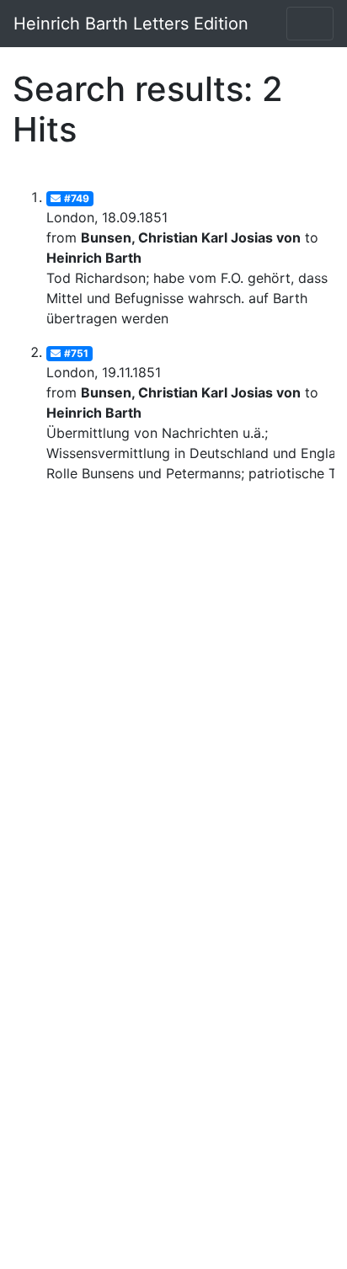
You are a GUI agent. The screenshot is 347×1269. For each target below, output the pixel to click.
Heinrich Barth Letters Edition (130, 23)
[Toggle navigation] (310, 23)
